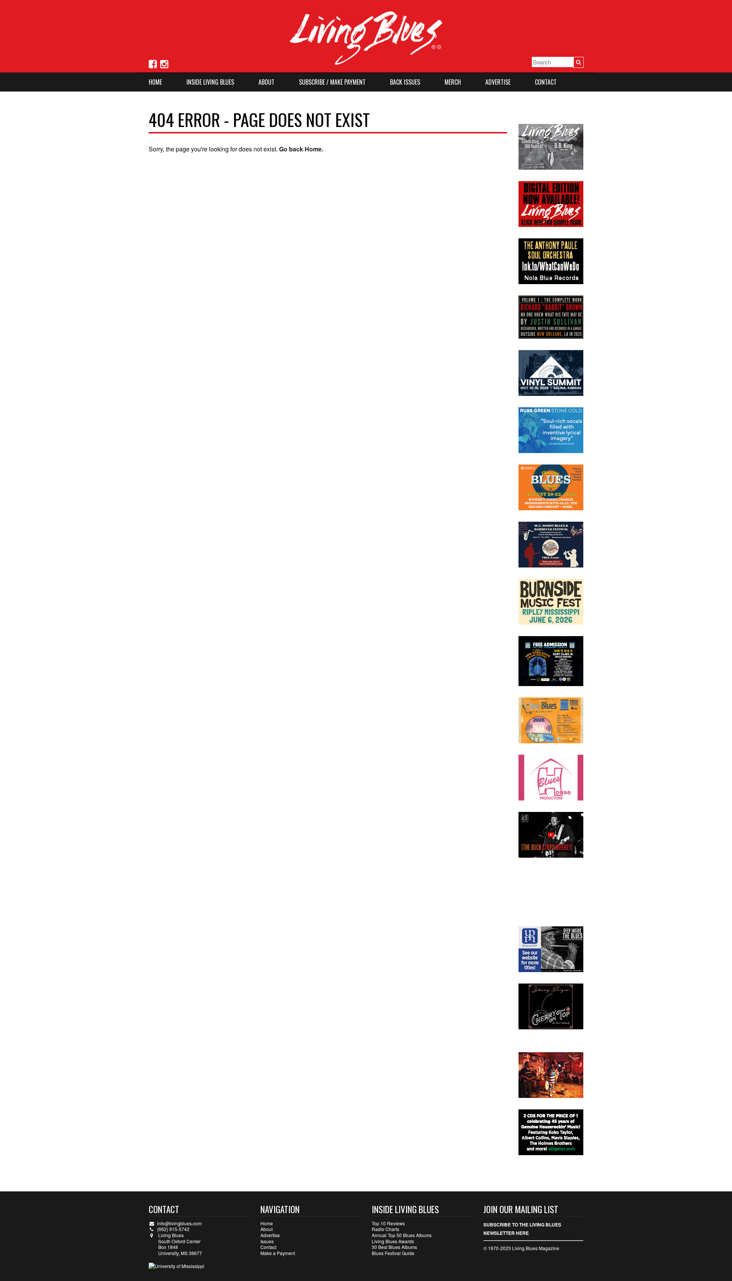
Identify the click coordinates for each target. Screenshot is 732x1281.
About (266, 82)
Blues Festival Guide (393, 1253)
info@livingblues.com (179, 1223)
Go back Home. (301, 149)
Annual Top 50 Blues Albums (402, 1235)
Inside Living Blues (210, 82)
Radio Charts (385, 1229)
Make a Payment (277, 1253)
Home (155, 82)
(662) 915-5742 (173, 1229)
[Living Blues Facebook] (153, 63)
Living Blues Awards (393, 1241)
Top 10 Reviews (388, 1223)
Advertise (497, 82)
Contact (546, 82)
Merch (453, 82)
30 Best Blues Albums (394, 1247)
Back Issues (405, 82)
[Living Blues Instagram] (164, 63)
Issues (267, 1241)
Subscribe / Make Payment (332, 82)
